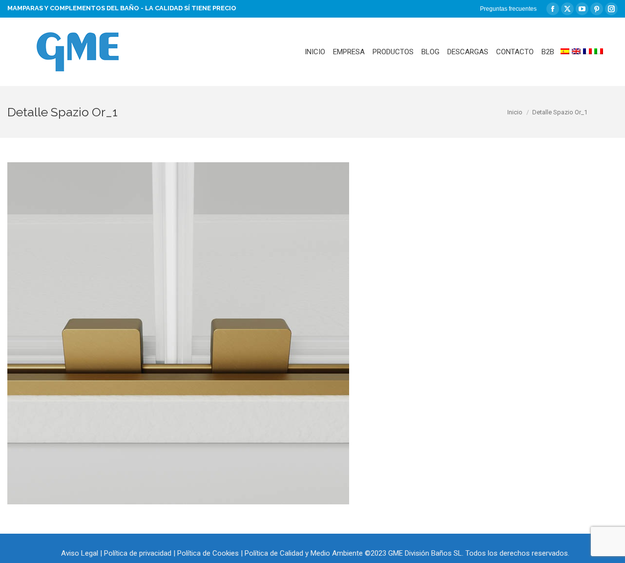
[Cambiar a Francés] (587, 52)
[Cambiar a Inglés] (576, 52)
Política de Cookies (208, 553)
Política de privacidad (137, 553)
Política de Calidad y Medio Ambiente (304, 553)
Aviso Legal (79, 553)
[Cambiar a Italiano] (598, 52)
